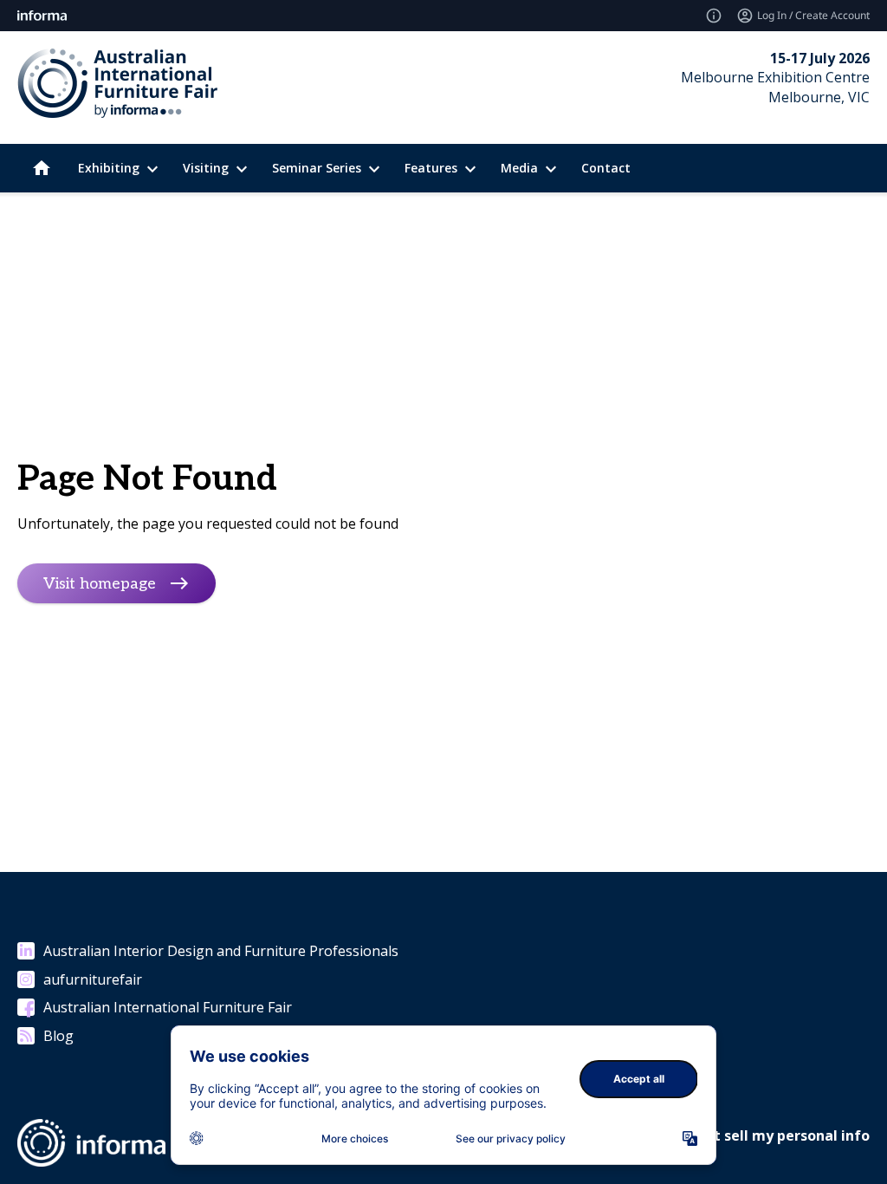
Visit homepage (99, 583)
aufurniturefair (92, 979)
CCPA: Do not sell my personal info (750, 1135)
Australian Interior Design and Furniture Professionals (220, 950)
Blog (58, 1035)
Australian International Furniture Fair (167, 1007)
